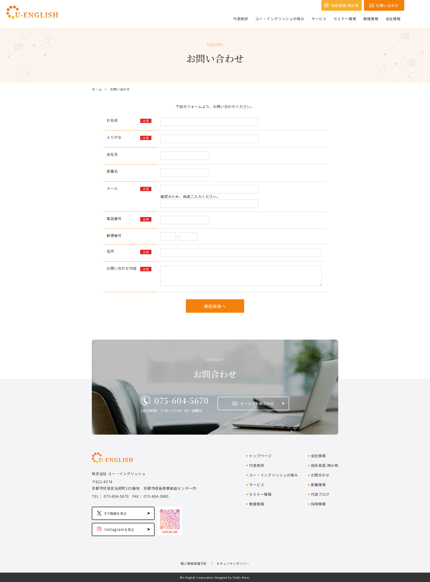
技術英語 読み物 (324, 465)
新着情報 (318, 484)
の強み (273, 475)
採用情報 (318, 504)
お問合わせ (320, 475)
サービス (318, 18)
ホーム (97, 89)
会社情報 (393, 18)
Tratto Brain (240, 577)
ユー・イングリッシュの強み (279, 18)
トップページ (260, 455)
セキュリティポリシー (233, 563)
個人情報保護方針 (194, 563)
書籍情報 (370, 18)
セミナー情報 (345, 18)
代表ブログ (320, 494)
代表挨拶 (240, 18)
